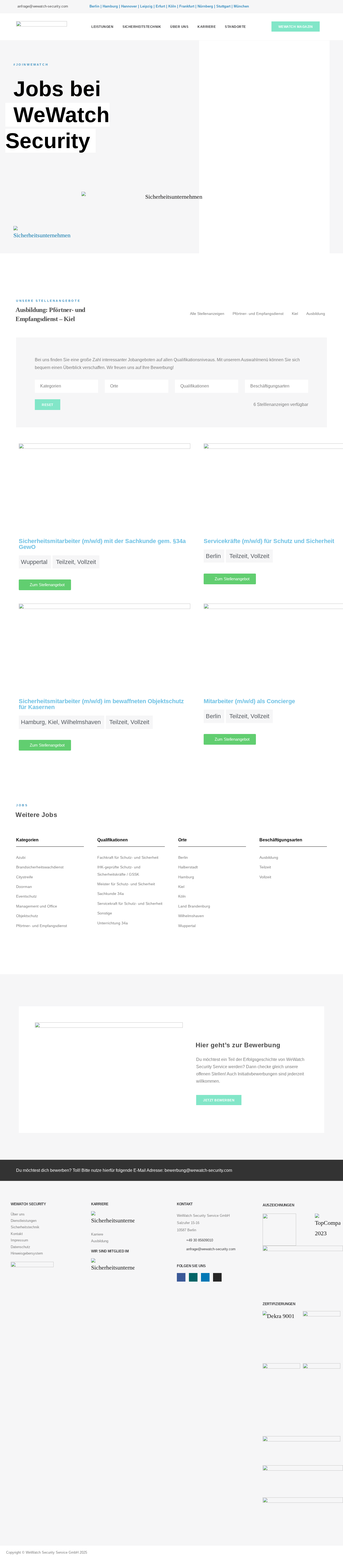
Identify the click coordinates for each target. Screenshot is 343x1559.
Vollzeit (265, 877)
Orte (114, 386)
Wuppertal (187, 926)
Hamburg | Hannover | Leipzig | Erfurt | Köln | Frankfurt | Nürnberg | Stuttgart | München (176, 6)
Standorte (235, 27)
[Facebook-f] (298, 7)
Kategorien (50, 386)
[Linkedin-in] (314, 7)
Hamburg (186, 877)
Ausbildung (315, 313)
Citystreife (24, 877)
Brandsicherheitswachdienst (40, 867)
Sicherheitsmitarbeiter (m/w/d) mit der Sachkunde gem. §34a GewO (102, 544)
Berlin (183, 857)
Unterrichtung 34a (112, 923)
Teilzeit (265, 867)
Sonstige (104, 913)
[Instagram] (322, 7)
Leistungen (102, 27)
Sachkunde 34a (110, 893)
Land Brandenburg (194, 906)
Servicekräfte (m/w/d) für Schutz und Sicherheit (269, 541)
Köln (182, 896)
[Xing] (306, 7)
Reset (47, 405)
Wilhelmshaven (191, 916)
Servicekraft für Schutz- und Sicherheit (129, 903)
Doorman (24, 886)
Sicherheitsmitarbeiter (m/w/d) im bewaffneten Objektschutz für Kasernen (101, 704)
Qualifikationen (194, 386)
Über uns (179, 27)
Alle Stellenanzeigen (207, 313)
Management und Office (36, 906)
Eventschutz (26, 896)
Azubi (20, 857)
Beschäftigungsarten (269, 386)
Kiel (295, 313)
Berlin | (96, 6)
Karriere (206, 27)
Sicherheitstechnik (141, 27)
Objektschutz (27, 916)
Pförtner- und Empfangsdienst (258, 313)
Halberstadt (188, 867)
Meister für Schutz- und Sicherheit (126, 884)
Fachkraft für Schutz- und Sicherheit (127, 857)
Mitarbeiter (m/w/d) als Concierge (249, 701)
